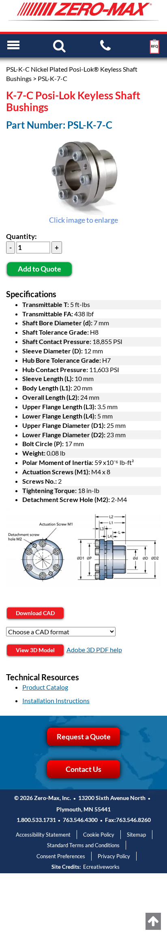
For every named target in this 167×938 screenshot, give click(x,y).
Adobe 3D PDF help (94, 649)
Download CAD (35, 612)
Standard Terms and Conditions (83, 845)
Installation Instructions (56, 700)
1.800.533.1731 (36, 819)
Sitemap (136, 834)
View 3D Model (35, 650)
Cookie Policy (98, 834)
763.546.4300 (80, 819)
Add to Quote (39, 268)
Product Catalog (45, 687)
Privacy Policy (114, 856)
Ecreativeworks (101, 866)
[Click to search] (59, 45)
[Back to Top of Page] (153, 921)
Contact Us (83, 769)
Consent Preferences (60, 856)
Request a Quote (84, 736)
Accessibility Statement (43, 834)
